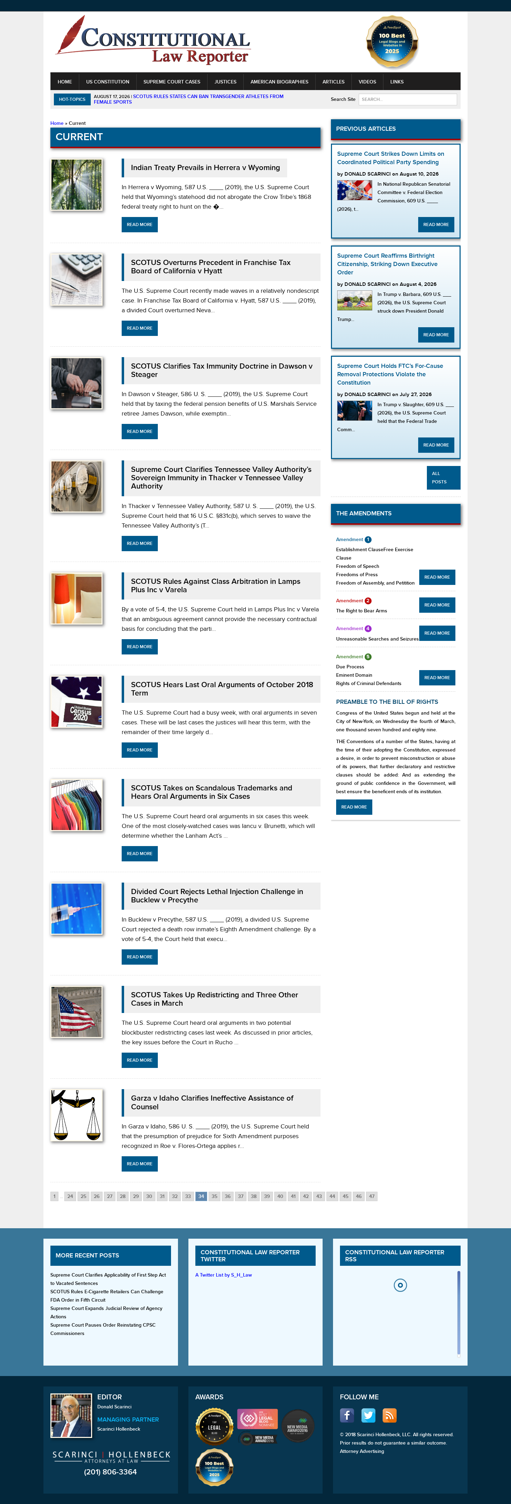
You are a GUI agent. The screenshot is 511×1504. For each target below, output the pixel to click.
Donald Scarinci (114, 1407)
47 (371, 1196)
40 (280, 1196)
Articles (333, 82)
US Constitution (107, 82)
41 (293, 1196)
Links (397, 82)
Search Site (343, 99)
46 (359, 1196)
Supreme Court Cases (172, 82)
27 (109, 1196)
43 (319, 1196)
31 (162, 1196)
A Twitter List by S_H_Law (223, 1275)
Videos (367, 82)
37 (240, 1196)
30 (149, 1196)
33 (188, 1196)
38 (254, 1196)
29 (136, 1196)
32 (175, 1196)
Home (65, 82)
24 (70, 1196)
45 (345, 1196)
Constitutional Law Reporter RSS (394, 1256)
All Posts (439, 478)
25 (83, 1196)
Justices (225, 82)
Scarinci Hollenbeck (118, 1429)
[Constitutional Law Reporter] (153, 42)
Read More (140, 224)
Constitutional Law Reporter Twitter (250, 1256)
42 (306, 1196)
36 (227, 1196)
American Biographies (279, 82)
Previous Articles (366, 128)
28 (122, 1196)
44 (332, 1196)
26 (96, 1196)
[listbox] (400, 1316)
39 (267, 1196)
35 (214, 1196)
